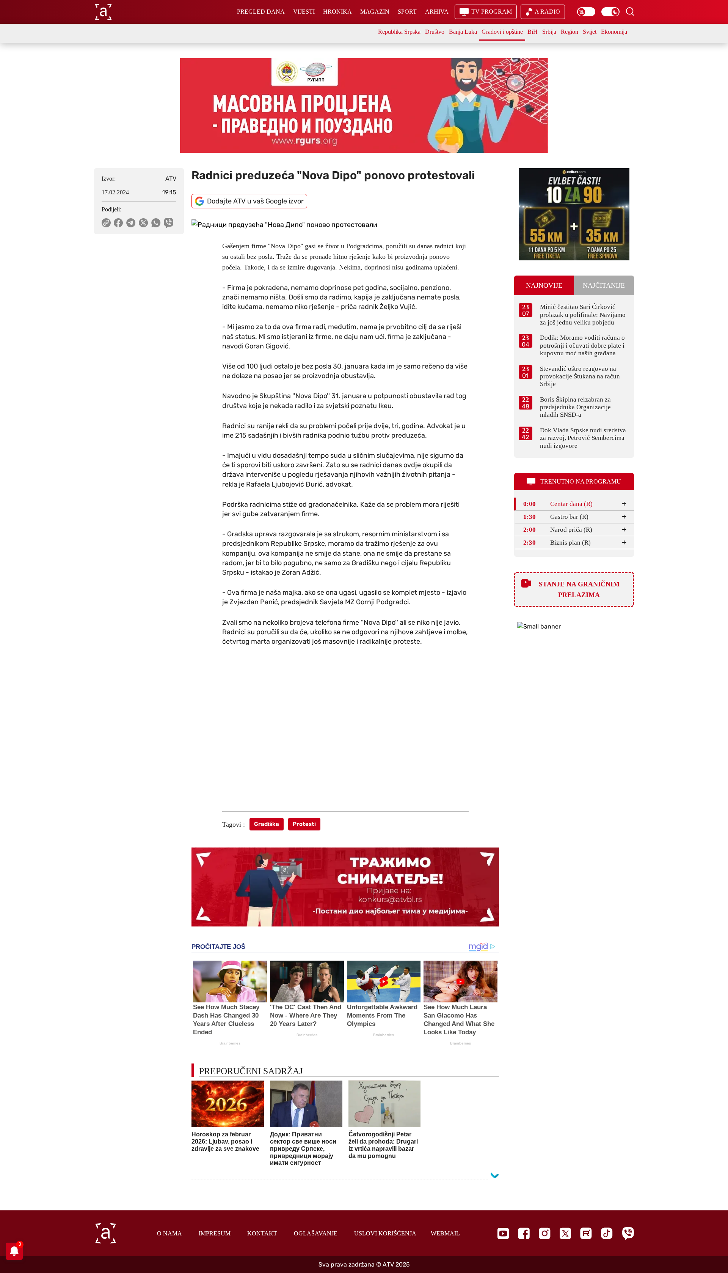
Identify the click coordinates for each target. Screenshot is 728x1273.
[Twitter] (565, 1233)
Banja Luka (463, 31)
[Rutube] (586, 1233)
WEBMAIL (445, 1233)
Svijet (589, 31)
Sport (407, 11)
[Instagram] (545, 1233)
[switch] (586, 11)
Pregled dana (261, 11)
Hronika (337, 11)
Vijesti (304, 11)
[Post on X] (143, 222)
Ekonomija (614, 31)
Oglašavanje (315, 1233)
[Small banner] (574, 214)
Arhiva (437, 11)
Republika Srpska (399, 31)
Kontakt (262, 1233)
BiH (532, 31)
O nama (169, 1233)
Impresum (215, 1233)
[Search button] (630, 11)
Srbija (549, 31)
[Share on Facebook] (118, 222)
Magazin (374, 11)
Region (569, 31)
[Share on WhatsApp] (156, 222)
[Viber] (628, 1233)
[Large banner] (364, 105)
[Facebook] (524, 1233)
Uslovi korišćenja (385, 1233)
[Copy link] (106, 222)
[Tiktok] (607, 1233)
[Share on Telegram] (131, 222)
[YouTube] (503, 1233)
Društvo (434, 31)
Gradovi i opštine (502, 31)
